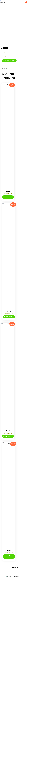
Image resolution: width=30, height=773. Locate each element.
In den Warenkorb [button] (8, 556)
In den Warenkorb (8, 60)
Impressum (15, 567)
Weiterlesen (7, 197)
